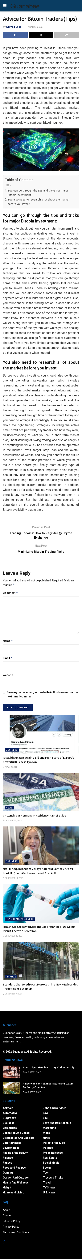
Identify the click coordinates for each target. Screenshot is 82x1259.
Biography (9, 1117)
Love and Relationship (57, 1122)
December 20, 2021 (14, 936)
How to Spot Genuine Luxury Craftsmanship (49, 1067)
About (6, 1209)
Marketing (49, 1127)
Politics (48, 1147)
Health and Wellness (20, 919)
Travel (47, 1182)
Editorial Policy (11, 1221)
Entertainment (12, 1142)
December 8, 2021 (13, 994)
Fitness (7, 1162)
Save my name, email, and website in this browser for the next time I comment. (42, 694)
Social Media (51, 1162)
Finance (11, 977)
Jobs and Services (54, 1108)
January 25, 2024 (13, 820)
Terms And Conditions (16, 1232)
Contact (7, 1215)
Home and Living (13, 1192)
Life (45, 1117)
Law (45, 1113)
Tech (46, 1172)
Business (12, 750)
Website (8, 675)
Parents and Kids (54, 1142)
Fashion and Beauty (15, 1152)
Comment (10, 593)
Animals (8, 1108)
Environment (11, 1147)
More (46, 1132)
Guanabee (25, 5)
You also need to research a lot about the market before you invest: (38, 202)
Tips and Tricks (53, 1177)
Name (8, 641)
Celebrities (10, 1127)
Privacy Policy (11, 1226)
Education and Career (17, 1132)
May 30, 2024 (11, 767)
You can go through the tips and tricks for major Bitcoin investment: (38, 193)
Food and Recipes (14, 1167)
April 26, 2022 (35, 26)
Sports (47, 1167)
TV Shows (49, 1187)
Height (7, 1187)
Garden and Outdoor (16, 1177)
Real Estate (50, 1157)
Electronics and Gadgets (18, 1137)
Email (7, 658)
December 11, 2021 (14, 878)
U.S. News (49, 1192)
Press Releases (53, 1152)
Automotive (10, 1113)
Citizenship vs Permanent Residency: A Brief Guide (34, 815)
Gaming (8, 1172)
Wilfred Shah (14, 26)
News (9, 808)
